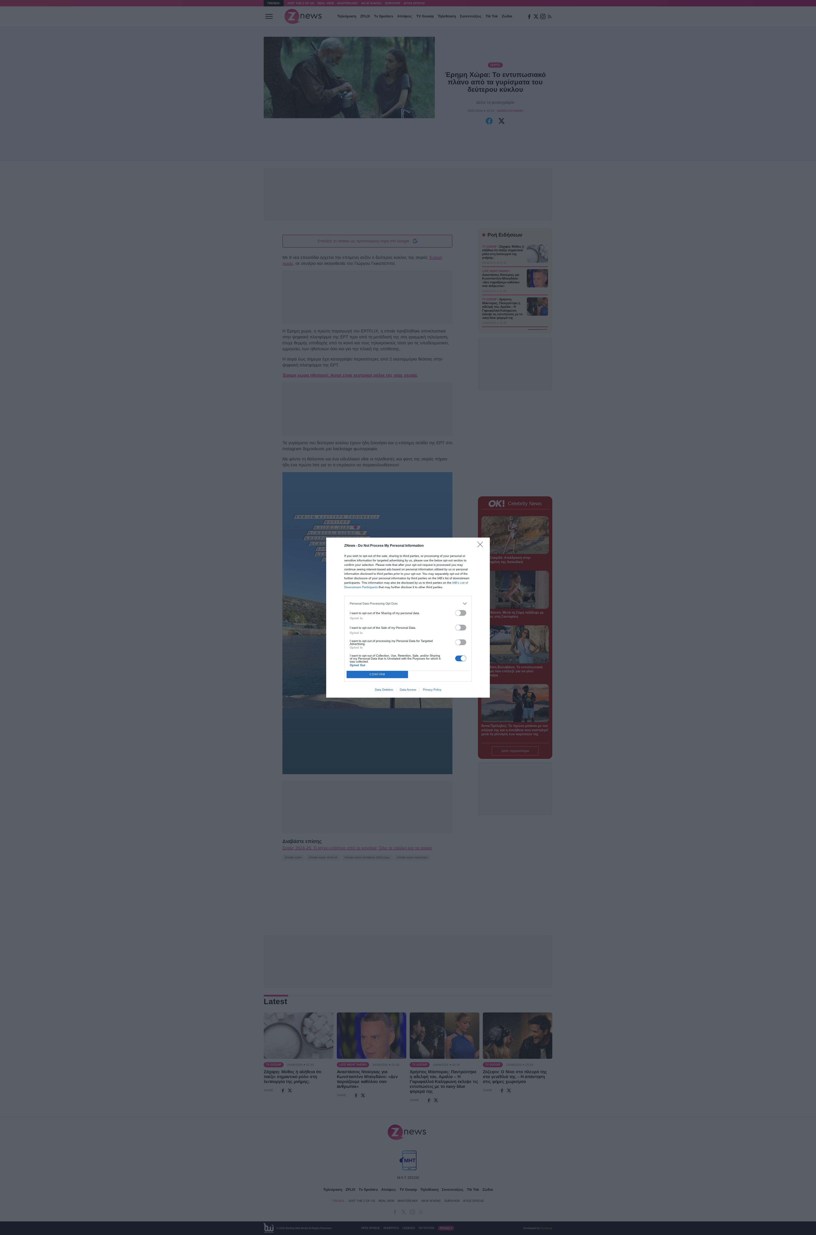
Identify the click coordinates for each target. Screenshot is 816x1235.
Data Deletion (384, 689)
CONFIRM (377, 674)
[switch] (460, 613)
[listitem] (408, 603)
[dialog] (408, 618)
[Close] (481, 546)
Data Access (408, 689)
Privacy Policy (432, 689)
